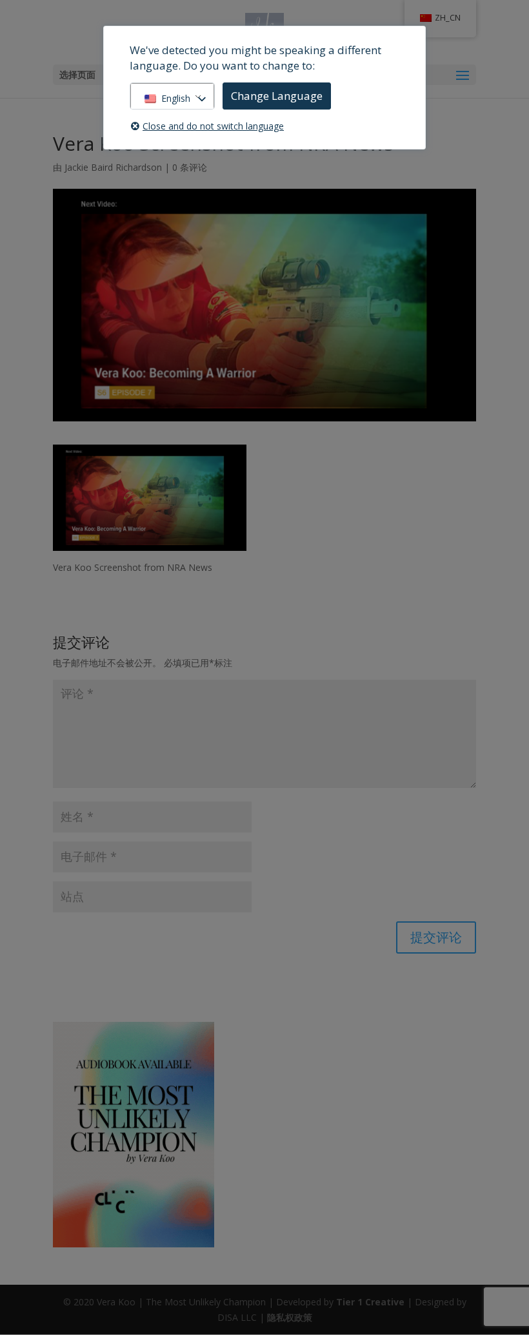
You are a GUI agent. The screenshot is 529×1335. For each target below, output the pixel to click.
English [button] (175, 98)
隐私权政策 (289, 1317)
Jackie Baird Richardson (113, 167)
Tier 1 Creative (370, 1302)
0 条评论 (189, 167)
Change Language (277, 95)
